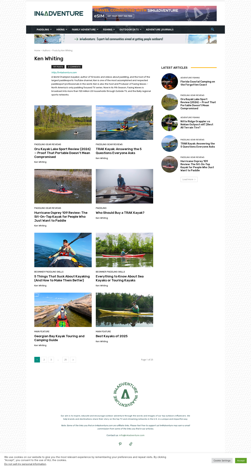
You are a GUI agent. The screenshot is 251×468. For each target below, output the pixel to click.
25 (65, 359)
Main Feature (42, 331)
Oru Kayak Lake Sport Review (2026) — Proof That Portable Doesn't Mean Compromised (62, 153)
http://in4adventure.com (64, 72)
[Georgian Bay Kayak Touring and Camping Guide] (63, 310)
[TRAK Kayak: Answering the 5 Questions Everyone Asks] (124, 122)
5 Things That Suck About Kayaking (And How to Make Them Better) (62, 278)
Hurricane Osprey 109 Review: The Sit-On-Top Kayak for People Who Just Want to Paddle (60, 216)
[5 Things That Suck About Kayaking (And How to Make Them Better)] (63, 250)
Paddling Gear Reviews (47, 144)
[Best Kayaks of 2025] (124, 310)
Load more (188, 179)
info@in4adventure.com (131, 435)
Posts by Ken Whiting (62, 50)
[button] (212, 29)
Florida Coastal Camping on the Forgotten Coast (197, 83)
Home (37, 50)
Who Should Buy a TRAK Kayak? (120, 213)
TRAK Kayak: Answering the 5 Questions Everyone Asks (119, 151)
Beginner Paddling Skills (49, 272)
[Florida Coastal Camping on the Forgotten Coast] (169, 81)
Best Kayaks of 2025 (112, 336)
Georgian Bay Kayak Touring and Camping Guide (59, 338)
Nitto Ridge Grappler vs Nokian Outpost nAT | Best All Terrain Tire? (196, 124)
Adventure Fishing (190, 78)
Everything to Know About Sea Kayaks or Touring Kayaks (120, 278)
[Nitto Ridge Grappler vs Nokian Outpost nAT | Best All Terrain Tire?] (169, 123)
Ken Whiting (40, 162)
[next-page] (73, 359)
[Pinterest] (120, 444)
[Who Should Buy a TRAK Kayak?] (124, 186)
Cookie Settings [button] (222, 460)
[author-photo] (42, 81)
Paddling (101, 208)
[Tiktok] (131, 444)
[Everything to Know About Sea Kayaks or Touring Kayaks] (124, 250)
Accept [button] (241, 460)
